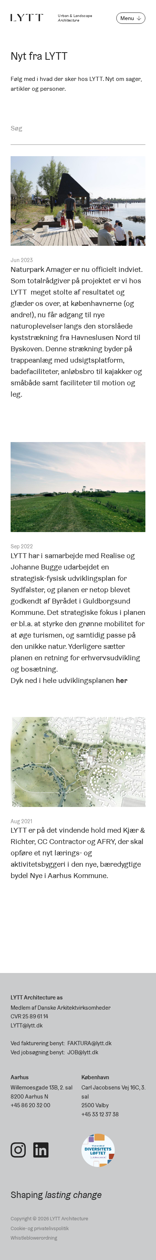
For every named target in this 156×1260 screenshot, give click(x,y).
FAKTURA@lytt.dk (89, 1043)
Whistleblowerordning (34, 1238)
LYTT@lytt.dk (26, 1025)
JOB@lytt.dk (82, 1052)
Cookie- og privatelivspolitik (40, 1228)
